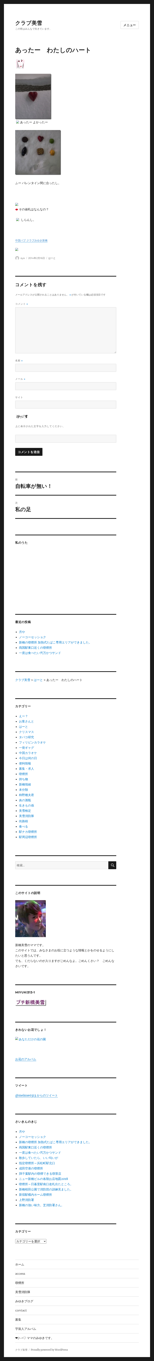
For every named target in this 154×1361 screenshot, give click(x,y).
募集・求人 (26, 768)
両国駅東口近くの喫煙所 (35, 647)
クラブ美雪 (28, 23)
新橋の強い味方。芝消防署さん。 (41, 1205)
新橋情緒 (25, 784)
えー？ (23, 716)
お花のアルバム (25, 1059)
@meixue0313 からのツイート (36, 1095)
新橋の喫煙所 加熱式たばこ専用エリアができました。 (55, 642)
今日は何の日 (28, 758)
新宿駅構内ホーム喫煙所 (35, 1194)
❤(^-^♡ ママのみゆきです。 (34, 1338)
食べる (23, 826)
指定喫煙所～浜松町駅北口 (37, 1163)
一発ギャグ (26, 747)
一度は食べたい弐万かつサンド (40, 653)
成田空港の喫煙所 (31, 1168)
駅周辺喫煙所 (28, 837)
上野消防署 (26, 1200)
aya (22, 258)
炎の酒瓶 (25, 800)
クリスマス (26, 732)
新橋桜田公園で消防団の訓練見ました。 (46, 1189)
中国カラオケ (28, 753)
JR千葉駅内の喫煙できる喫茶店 (40, 1173)
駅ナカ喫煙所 (28, 832)
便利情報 (25, 763)
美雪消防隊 (26, 816)
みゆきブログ (24, 1301)
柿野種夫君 (26, 795)
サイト (19, 397)
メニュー (129, 25)
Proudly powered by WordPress (49, 1349)
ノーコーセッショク (32, 637)
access (20, 1273)
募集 (18, 1319)
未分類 (23, 789)
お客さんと (26, 721)
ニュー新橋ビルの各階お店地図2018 (43, 1179)
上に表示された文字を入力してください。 (40, 426)
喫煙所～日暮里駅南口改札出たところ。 (46, 1184)
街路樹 (23, 821)
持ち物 (23, 779)
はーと (52, 258)
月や (22, 632)
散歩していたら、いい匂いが (38, 1158)
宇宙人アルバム (25, 1329)
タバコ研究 (26, 737)
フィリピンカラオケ (32, 742)
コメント (21, 303)
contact (21, 1310)
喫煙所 (23, 774)
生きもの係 (26, 805)
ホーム (19, 1264)
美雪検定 (25, 811)
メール (20, 379)
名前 (19, 360)
